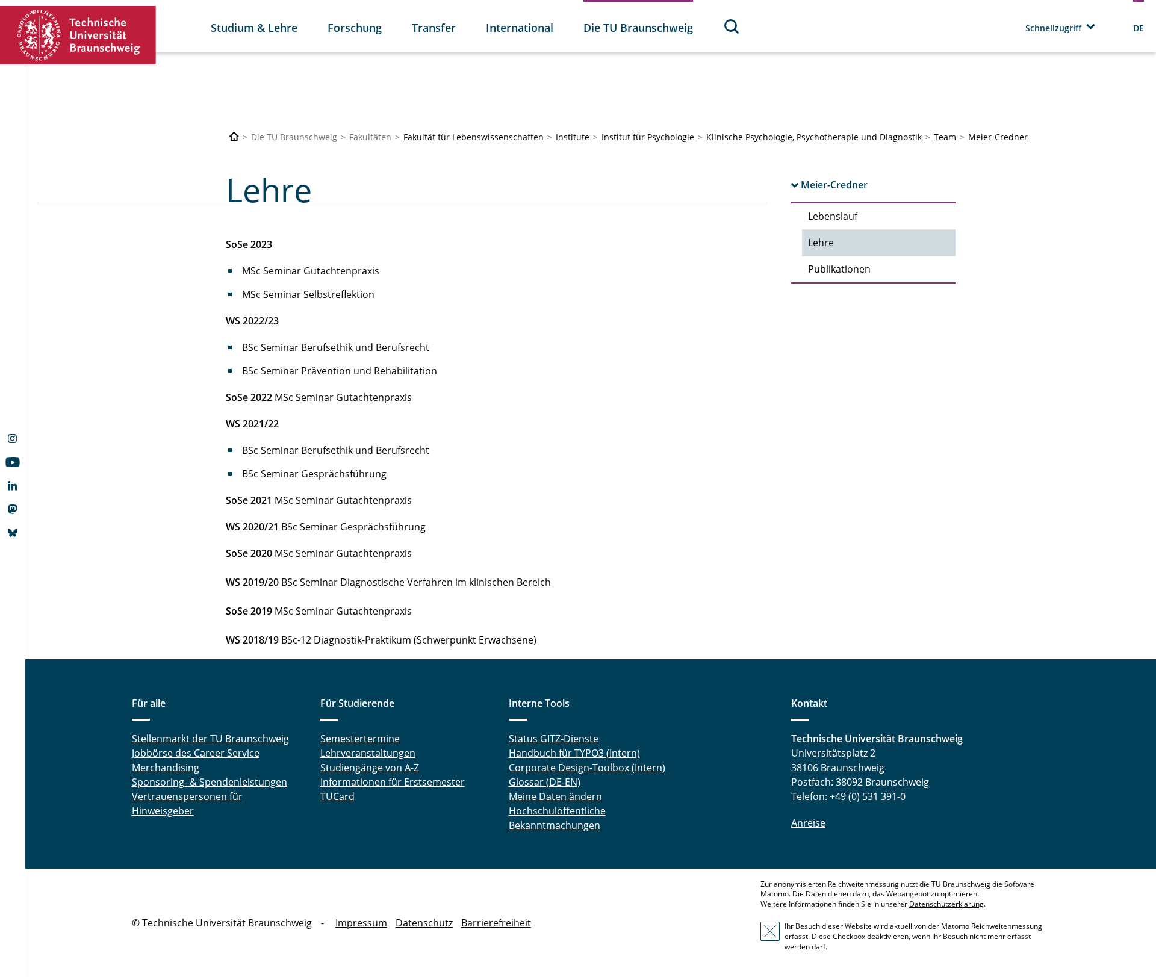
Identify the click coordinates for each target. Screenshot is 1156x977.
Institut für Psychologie (647, 137)
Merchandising (165, 767)
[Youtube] (12, 463)
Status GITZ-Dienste (553, 738)
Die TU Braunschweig (638, 27)
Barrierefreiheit (496, 922)
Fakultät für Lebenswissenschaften (473, 137)
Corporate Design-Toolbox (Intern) (587, 767)
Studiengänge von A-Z (369, 767)
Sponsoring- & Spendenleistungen (209, 782)
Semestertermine (360, 738)
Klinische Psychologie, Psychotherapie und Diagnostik (814, 137)
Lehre (821, 242)
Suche (732, 26)
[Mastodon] (12, 510)
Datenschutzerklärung (946, 904)
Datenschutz (424, 922)
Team (945, 137)
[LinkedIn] (12, 487)
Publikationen (839, 269)
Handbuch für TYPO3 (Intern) (574, 753)
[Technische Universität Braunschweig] (78, 35)
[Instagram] (12, 440)
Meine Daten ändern (555, 796)
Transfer (434, 27)
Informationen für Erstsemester (392, 782)
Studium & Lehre (254, 27)
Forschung (355, 27)
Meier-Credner (998, 137)
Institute (572, 137)
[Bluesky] (12, 534)
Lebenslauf (832, 216)
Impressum (361, 922)
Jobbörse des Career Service (195, 753)
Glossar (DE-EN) (544, 782)
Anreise (808, 823)
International (519, 27)
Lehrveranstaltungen (367, 753)
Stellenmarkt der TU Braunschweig (210, 738)
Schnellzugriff (1053, 28)
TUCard (337, 796)
